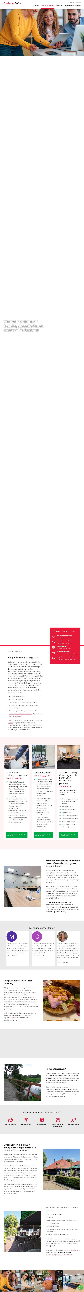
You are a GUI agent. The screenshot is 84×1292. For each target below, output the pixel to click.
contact (13, 1018)
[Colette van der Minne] (37, 941)
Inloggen (72, 2)
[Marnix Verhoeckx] (11, 941)
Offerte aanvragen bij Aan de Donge (16, 835)
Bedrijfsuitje (59, 5)
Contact (77, 5)
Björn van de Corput (15, 716)
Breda (38, 720)
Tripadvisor (62, 1255)
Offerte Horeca (69, 5)
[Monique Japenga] (62, 941)
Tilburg (10, 723)
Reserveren (78, 2)
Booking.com (55, 1255)
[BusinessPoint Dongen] (12, 4)
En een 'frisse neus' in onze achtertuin (20, 714)
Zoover (70, 1255)
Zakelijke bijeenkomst (47, 5)
